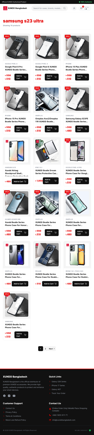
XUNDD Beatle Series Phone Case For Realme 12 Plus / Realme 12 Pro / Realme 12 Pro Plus (46, 275)
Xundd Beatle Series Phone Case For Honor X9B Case (16, 224)
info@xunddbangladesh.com (63, 420)
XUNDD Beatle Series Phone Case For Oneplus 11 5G (45, 224)
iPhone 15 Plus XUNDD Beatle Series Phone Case (76, 68)
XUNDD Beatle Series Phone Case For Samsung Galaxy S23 (15, 326)
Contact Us (10, 408)
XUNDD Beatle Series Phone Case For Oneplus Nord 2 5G (76, 224)
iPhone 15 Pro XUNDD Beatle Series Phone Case (15, 120)
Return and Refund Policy (16, 420)
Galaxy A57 (56, 389)
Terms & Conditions (13, 416)
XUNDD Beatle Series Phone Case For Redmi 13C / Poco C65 (76, 275)
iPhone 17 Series (58, 385)
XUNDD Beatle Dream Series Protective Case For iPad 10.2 (46, 172)
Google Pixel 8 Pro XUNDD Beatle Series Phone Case (15, 68)
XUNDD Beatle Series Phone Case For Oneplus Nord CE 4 (15, 275)
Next (51, 349)
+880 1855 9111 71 (60, 415)
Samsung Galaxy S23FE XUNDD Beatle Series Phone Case (77, 120)
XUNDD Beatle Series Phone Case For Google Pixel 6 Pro (77, 172)
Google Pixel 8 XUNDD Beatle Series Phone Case (46, 68)
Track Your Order (58, 393)
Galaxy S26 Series (59, 381)
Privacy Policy (11, 412)
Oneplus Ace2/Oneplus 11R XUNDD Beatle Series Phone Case (46, 120)
